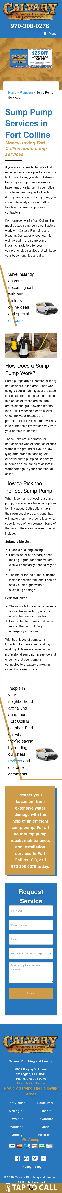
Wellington (16, 1110)
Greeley (17, 1134)
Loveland (16, 1118)
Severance (45, 1118)
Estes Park (45, 1102)
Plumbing (26, 92)
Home (12, 92)
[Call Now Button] (31, 1188)
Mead (45, 1126)
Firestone (45, 1134)
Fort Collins (16, 1102)
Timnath (45, 1110)
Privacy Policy (31, 1166)
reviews (15, 761)
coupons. (16, 320)
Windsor (16, 1126)
